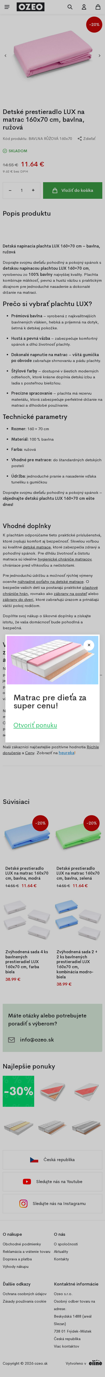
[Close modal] (88, 645)
